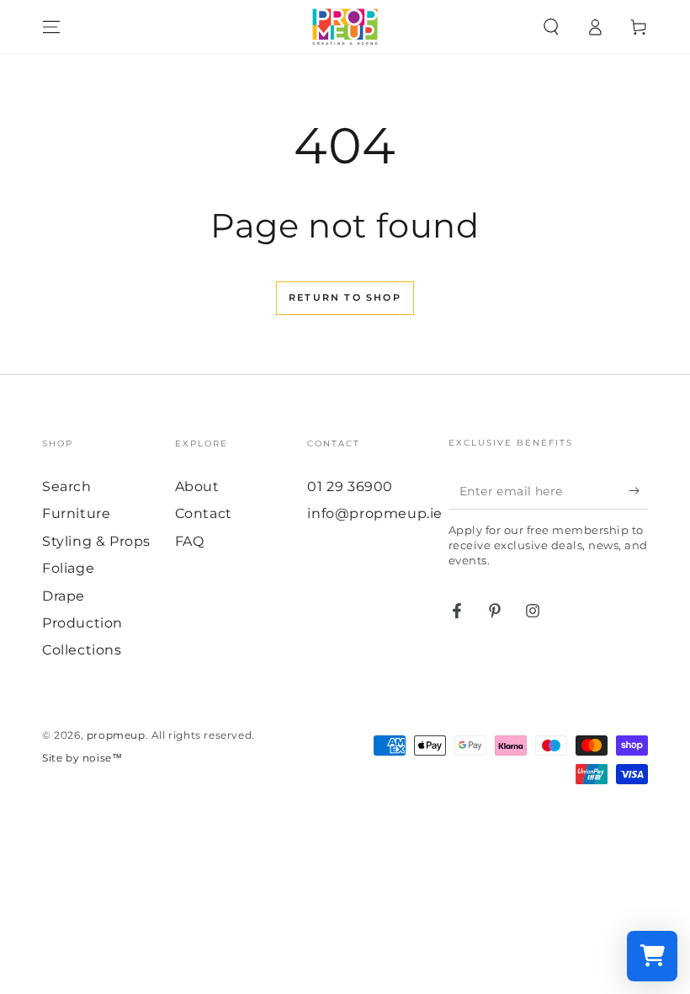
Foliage (68, 568)
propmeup (116, 735)
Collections (82, 650)
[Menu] (51, 26)
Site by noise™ (82, 757)
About (197, 486)
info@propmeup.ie (375, 513)
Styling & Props (96, 541)
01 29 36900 (350, 486)
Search (67, 486)
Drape (63, 596)
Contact (203, 513)
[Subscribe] (638, 490)
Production (82, 623)
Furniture (76, 513)
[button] (551, 26)
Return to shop (345, 297)
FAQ (189, 541)
